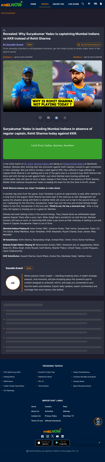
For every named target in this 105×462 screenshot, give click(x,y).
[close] (99, 442)
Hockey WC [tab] (58, 4)
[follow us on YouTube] (57, 436)
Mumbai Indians (41, 164)
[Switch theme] (89, 4)
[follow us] (57, 118)
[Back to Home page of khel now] (12, 4)
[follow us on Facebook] (42, 436)
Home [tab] (33, 4)
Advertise (49, 411)
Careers (48, 406)
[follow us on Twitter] (52, 436)
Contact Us (36, 416)
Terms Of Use (37, 421)
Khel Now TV (68, 416)
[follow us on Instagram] (47, 436)
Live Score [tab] (73, 4)
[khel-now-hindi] (95, 4)
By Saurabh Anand (13, 44)
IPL (4, 30)
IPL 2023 (28, 164)
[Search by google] (83, 4)
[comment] (48, 118)
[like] (40, 118)
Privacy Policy (51, 416)
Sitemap (66, 411)
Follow (29, 45)
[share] (65, 118)
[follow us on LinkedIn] (62, 436)
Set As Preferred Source (90, 45)
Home (33, 406)
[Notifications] (100, 4)
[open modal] (98, 421)
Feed (65, 406)
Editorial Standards (53, 421)
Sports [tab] (45, 4)
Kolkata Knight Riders (73, 164)
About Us (35, 411)
